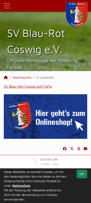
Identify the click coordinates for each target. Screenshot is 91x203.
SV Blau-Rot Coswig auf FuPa (28, 86)
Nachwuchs (22, 77)
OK (81, 174)
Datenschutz (21, 185)
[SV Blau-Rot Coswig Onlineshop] (45, 116)
